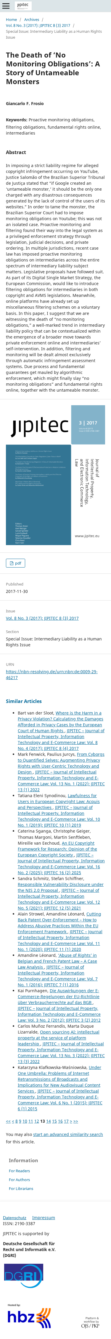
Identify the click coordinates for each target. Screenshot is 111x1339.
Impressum (43, 1217)
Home (11, 19)
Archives (31, 19)
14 (48, 1121)
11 (30, 1121)
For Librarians (21, 1188)
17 (66, 1121)
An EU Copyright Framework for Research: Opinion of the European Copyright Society (57, 849)
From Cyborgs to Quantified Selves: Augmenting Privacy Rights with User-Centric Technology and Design (61, 763)
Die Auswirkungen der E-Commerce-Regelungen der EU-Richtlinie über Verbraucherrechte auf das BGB (58, 996)
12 (36, 1121)
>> (75, 1121)
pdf (17, 563)
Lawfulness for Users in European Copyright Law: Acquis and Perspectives (59, 801)
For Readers (19, 1170)
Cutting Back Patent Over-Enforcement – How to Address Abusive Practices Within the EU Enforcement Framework (59, 922)
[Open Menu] (6, 6)
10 (24, 1121)
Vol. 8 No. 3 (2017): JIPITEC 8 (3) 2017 (38, 25)
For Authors (19, 1179)
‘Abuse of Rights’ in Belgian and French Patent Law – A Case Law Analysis (57, 961)
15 (54, 1121)
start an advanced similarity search (68, 1134)
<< (8, 1121)
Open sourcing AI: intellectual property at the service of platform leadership (58, 1038)
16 (60, 1121)
